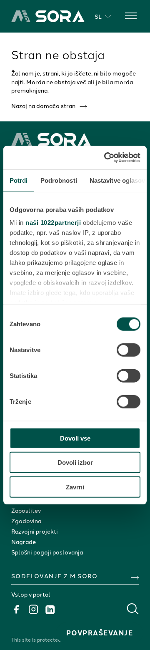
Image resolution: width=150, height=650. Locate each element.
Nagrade (23, 541)
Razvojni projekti (34, 531)
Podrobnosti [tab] (58, 180)
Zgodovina (26, 520)
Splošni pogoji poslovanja (47, 552)
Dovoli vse (75, 437)
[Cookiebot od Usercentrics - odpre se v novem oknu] (105, 157)
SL (98, 16)
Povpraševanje (99, 632)
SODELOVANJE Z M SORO (54, 576)
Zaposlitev (26, 510)
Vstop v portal (30, 594)
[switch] (128, 349)
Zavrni (75, 486)
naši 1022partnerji (53, 222)
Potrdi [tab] (19, 180)
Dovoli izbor (75, 462)
